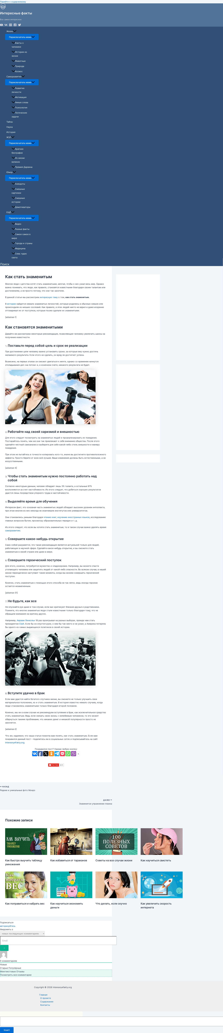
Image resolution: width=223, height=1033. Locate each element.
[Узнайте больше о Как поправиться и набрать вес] (26, 897)
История (10, 132)
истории (11, 303)
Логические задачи (19, 114)
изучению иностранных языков (73, 517)
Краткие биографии (17, 151)
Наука (9, 127)
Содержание (46, 1001)
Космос (19, 71)
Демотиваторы (22, 207)
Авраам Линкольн (26, 620)
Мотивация (20, 97)
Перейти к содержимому (13, 1)
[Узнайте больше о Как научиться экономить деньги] (71, 897)
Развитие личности (18, 90)
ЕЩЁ (8, 212)
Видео (18, 224)
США (21, 623)
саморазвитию (12, 530)
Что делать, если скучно (111, 903)
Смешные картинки (18, 191)
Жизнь (9, 31)
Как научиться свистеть (156, 860)
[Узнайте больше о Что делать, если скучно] (116, 897)
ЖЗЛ (8, 137)
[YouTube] (1, 25)
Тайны (9, 121)
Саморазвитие (13, 76)
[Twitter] (19, 25)
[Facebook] (15, 25)
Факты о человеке (18, 45)
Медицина (20, 248)
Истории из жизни (19, 54)
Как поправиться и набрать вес (25, 903)
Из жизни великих (18, 160)
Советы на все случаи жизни (113, 860)
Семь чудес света (19, 255)
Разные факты (22, 229)
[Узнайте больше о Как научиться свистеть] (162, 854)
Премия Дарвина (23, 167)
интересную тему (49, 297)
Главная (43, 994)
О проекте (45, 998)
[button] (4, 264)
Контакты (45, 1005)
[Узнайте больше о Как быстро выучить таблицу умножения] (26, 854)
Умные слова (21, 102)
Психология (21, 107)
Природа (19, 66)
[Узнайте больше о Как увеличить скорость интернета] (162, 897)
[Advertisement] (138, 317)
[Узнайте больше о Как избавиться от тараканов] (71, 854)
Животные (20, 61)
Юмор (9, 172)
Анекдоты (20, 184)
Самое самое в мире (21, 236)
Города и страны (23, 243)
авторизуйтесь (7, 926)
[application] (14, 31)
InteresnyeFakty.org (14, 742)
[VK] (6, 25)
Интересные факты (16, 13)
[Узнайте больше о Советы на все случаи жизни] (116, 854)
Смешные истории (18, 200)
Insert (7, 1030)
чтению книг (50, 517)
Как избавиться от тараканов (68, 860)
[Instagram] (10, 25)
